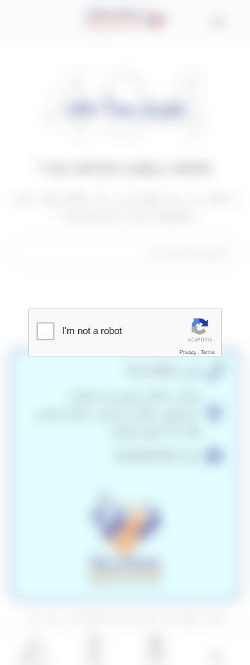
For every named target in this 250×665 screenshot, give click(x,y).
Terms (208, 352)
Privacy (187, 352)
